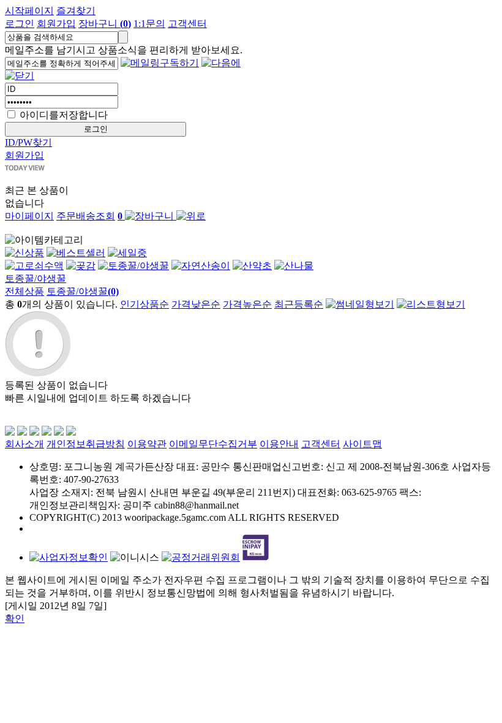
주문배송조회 (85, 216)
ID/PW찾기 (28, 142)
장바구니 (104, 23)
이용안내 (279, 444)
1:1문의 (149, 23)
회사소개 (24, 444)
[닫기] (19, 75)
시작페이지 (29, 11)
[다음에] (221, 63)
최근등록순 (298, 304)
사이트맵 (362, 444)
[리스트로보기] (431, 304)
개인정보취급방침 (86, 444)
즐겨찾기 (76, 11)
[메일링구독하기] (160, 63)
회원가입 (56, 23)
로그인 (19, 23)
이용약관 (147, 444)
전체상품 (24, 291)
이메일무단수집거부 (213, 444)
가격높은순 (247, 304)
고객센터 (187, 23)
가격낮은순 (195, 304)
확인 (14, 618)
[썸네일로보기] (360, 304)
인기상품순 (144, 304)
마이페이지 (29, 216)
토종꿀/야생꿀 (35, 278)
